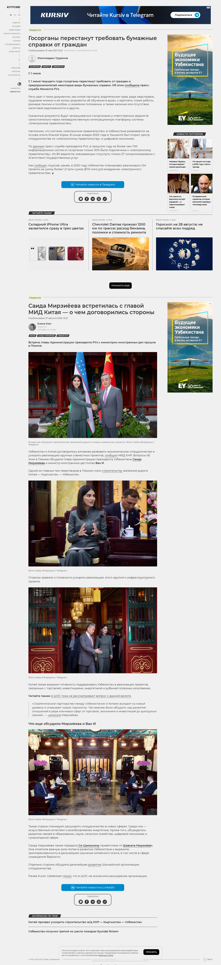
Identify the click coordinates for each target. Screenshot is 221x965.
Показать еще (120, 285)
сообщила (132, 85)
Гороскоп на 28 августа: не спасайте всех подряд (179, 226)
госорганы (35, 67)
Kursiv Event (14, 52)
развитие (94, 864)
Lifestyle (16, 48)
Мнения (16, 41)
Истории (16, 26)
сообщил (111, 455)
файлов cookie (106, 955)
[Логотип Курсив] (13, 7)
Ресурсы (16, 37)
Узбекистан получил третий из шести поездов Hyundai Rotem (73, 931)
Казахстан (15, 88)
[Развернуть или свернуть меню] (19, 60)
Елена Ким (44, 323)
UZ (15, 15)
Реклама (16, 72)
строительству (112, 470)
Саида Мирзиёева (46, 336)
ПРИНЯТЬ (151, 952)
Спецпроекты (14, 75)
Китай (32, 336)
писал (67, 876)
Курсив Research (12, 44)
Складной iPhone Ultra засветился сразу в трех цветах (56, 226)
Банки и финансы (12, 34)
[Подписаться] (147, 959)
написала (54, 715)
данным (38, 146)
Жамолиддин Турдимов (52, 58)
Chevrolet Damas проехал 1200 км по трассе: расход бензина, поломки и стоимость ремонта (119, 228)
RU (11, 15)
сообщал (40, 165)
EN (19, 15)
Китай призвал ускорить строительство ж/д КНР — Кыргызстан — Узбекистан (85, 922)
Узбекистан (15, 92)
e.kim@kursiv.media (46, 329)
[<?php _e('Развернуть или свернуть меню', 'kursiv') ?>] (19, 84)
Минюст (46, 67)
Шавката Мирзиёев (137, 845)
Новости (16, 23)
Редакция (15, 68)
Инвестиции (14, 30)
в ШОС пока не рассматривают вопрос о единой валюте (91, 696)
